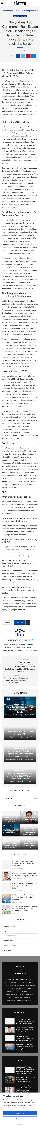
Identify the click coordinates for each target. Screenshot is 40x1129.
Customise (20, 1119)
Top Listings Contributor (19, 640)
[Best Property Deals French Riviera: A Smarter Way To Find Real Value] (6, 864)
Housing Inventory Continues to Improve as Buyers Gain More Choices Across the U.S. (20, 753)
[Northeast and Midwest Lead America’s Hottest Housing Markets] (6, 898)
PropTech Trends (10, 950)
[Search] (38, 3)
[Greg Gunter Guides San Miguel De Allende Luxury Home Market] (6, 876)
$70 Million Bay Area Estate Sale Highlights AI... (10, 832)
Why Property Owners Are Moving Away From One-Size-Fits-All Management (20, 776)
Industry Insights (10, 926)
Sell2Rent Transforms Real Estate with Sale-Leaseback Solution (25, 1079)
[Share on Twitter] (23, 56)
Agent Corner (9, 941)
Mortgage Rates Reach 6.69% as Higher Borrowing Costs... (29, 844)
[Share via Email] (33, 56)
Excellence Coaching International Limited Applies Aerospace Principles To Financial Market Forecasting (23, 1090)
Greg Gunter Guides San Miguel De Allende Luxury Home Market (25, 1030)
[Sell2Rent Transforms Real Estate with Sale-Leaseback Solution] (10, 1079)
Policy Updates (10, 945)
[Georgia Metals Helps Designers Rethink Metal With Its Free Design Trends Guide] (6, 909)
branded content (25, 644)
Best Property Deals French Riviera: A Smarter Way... (11, 819)
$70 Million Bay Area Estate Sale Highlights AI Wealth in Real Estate (20, 709)
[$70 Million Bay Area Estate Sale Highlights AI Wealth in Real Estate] (6, 887)
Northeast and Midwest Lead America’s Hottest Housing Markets (29, 831)
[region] (20, 1111)
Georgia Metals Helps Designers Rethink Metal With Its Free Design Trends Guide (24, 908)
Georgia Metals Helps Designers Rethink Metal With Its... (10, 845)
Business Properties (20, 16)
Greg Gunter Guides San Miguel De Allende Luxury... (29, 819)
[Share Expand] (27, 622)
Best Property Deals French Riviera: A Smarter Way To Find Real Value (24, 863)
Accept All (20, 1113)
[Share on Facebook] (18, 56)
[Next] (34, 695)
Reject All (20, 1124)
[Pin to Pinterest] (28, 56)
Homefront (8, 931)
